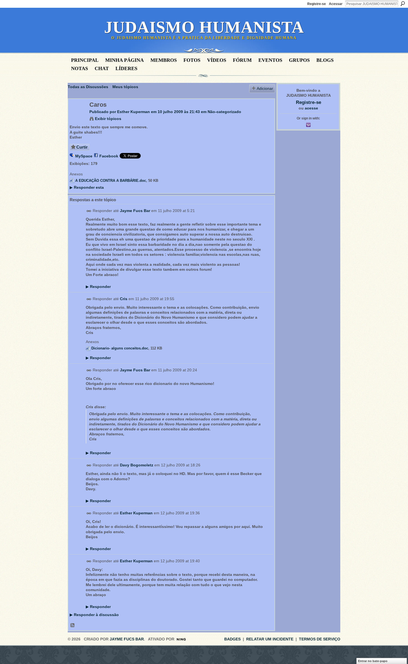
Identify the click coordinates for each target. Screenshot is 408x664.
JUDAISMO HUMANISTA (204, 27)
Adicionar (265, 88)
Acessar (335, 4)
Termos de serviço (319, 639)
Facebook (108, 156)
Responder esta (87, 187)
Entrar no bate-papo (372, 661)
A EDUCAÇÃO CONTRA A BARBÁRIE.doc (110, 180)
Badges (232, 639)
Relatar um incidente (269, 639)
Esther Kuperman (133, 111)
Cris (123, 299)
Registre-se (316, 4)
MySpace (83, 156)
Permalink (89, 211)
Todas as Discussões (88, 87)
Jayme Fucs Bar (135, 210)
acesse (311, 108)
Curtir (82, 147)
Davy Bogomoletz (136, 465)
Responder (98, 286)
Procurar (403, 3)
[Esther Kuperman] (77, 116)
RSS (72, 625)
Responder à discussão (94, 614)
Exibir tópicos (108, 118)
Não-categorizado (224, 111)
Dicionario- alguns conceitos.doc (119, 348)
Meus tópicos (125, 87)
